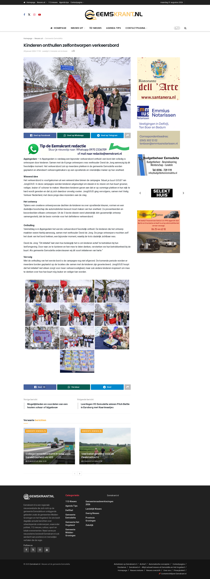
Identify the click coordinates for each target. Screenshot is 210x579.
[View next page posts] (80, 473)
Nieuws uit (41, 2)
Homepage (31, 2)
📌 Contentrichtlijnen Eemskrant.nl (172, 573)
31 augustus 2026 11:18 (92, 461)
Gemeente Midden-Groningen (70, 532)
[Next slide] (183, 193)
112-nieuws (53, 2)
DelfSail (69, 510)
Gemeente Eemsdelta (53, 38)
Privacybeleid (179, 570)
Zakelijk (89, 525)
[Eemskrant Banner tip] (77, 149)
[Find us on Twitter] (29, 15)
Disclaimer (122, 567)
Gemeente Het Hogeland (72, 524)
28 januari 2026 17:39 (32, 51)
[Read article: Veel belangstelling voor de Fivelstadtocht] (105, 446)
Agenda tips (64, 2)
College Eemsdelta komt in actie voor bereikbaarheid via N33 (48, 455)
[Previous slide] (140, 193)
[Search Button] (185, 28)
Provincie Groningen (91, 519)
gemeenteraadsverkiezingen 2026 (99, 503)
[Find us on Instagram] (34, 15)
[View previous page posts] (75, 473)
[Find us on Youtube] (39, 15)
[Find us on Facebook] (24, 15)
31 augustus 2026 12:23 (36, 461)
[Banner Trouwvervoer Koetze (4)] (158, 231)
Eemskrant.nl (113, 495)
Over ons (167, 570)
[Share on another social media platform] (127, 135)
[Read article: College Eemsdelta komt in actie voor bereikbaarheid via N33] (49, 446)
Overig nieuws (92, 513)
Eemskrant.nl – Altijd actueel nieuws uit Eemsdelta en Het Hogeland (157, 567)
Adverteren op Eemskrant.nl (125, 564)
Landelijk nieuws (94, 508)
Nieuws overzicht (153, 570)
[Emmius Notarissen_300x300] (158, 127)
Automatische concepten (159, 564)
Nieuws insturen (136, 570)
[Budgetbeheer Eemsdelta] (158, 164)
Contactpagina (76, 2)
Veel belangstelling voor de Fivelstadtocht (97, 455)
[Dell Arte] (158, 78)
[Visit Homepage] (113, 15)
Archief (143, 564)
